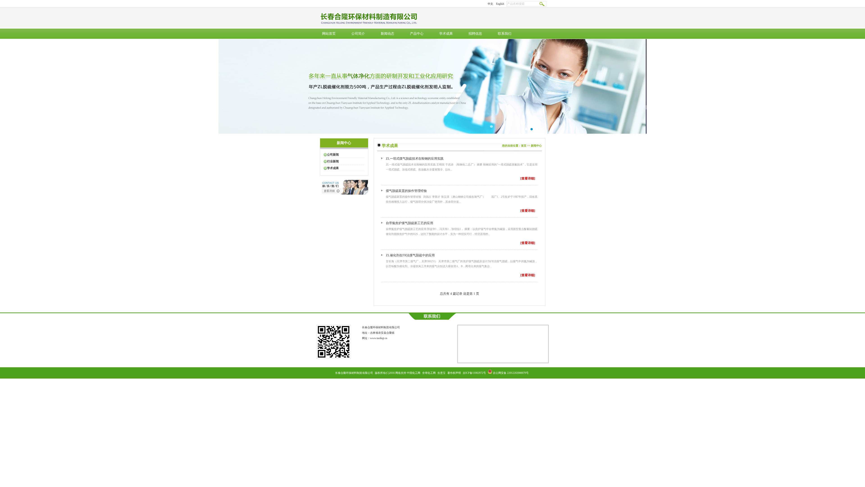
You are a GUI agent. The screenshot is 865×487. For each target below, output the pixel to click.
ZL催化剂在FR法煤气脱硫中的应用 (410, 255)
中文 (490, 3)
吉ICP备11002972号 (474, 372)
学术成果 (446, 33)
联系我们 (504, 33)
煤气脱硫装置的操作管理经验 (406, 191)
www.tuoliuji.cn (378, 338)
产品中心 (416, 33)
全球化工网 (429, 372)
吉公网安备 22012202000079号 (511, 372)
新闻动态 (387, 33)
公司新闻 (333, 154)
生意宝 (441, 372)
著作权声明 (454, 372)
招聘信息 (475, 33)
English (500, 3)
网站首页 (329, 33)
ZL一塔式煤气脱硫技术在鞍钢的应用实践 (415, 158)
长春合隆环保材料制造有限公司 (381, 327)
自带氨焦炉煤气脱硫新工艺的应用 (409, 223)
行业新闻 (333, 161)
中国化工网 (413, 372)
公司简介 (358, 33)
